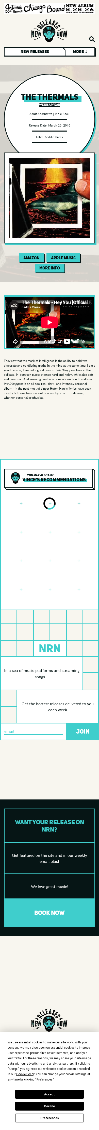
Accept (49, 1094)
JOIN (83, 731)
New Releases (35, 51)
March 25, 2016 (59, 125)
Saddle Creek (54, 137)
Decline (49, 1106)
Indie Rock (62, 113)
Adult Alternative (40, 113)
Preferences (49, 1118)
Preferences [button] (45, 1079)
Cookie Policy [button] (25, 1074)
